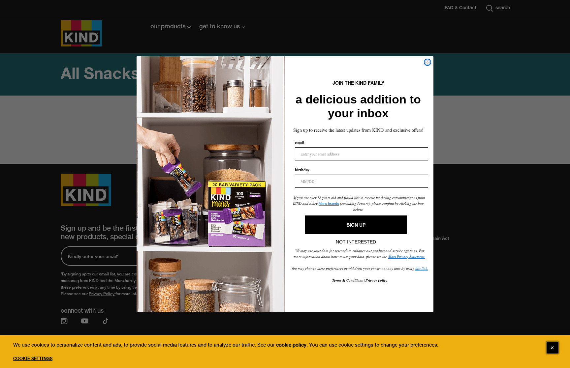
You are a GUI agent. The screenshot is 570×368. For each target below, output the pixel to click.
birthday (302, 170)
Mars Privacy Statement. (406, 256)
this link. (421, 268)
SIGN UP (356, 224)
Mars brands (329, 204)
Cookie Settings (32, 358)
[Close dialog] (427, 62)
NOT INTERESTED (356, 240)
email (299, 142)
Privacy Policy (375, 280)
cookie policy (291, 345)
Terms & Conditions (347, 280)
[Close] (552, 348)
